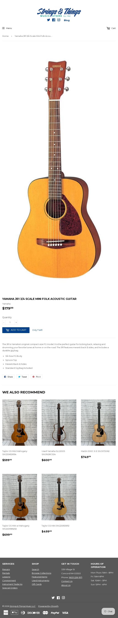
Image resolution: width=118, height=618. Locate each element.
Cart (113, 28)
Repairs (6, 569)
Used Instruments (40, 580)
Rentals (6, 573)
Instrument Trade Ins (12, 584)
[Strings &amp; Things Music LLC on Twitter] (48, 20)
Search (35, 569)
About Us (65, 585)
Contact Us (66, 581)
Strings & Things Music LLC (22, 606)
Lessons (6, 577)
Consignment (9, 580)
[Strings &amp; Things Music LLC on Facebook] (53, 20)
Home (5, 36)
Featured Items (39, 577)
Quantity (7, 317)
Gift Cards (36, 584)
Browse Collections (41, 573)
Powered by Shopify (48, 606)
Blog (67, 20)
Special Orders (9, 588)
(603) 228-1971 (75, 577)
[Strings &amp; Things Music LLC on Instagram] (58, 20)
